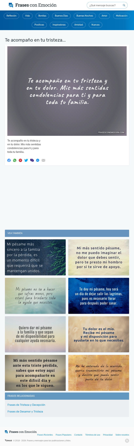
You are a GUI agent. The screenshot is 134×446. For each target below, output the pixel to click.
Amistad (78, 24)
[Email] (43, 160)
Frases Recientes (45, 435)
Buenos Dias (61, 15)
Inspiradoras (59, 24)
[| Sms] (31, 160)
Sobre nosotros (122, 435)
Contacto (78, 435)
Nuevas (96, 24)
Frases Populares (63, 435)
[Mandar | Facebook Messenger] (37, 160)
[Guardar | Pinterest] (20, 160)
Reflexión (11, 15)
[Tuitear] (26, 160)
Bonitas (42, 15)
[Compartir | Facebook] (9, 160)
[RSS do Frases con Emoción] (127, 441)
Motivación (121, 15)
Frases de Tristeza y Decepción (26, 404)
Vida (27, 15)
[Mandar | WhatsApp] (14, 160)
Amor (104, 15)
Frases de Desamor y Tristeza (25, 411)
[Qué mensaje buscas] (124, 5)
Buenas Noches (84, 15)
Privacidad (108, 435)
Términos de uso (92, 435)
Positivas (39, 24)
